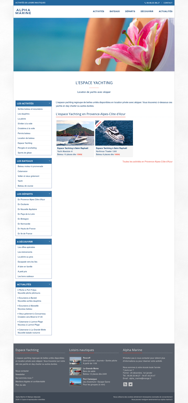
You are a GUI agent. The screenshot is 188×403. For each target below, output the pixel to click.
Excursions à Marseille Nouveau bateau (28, 307)
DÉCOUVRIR (147, 11)
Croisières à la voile (26, 128)
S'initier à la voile (25, 123)
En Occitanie (23, 204)
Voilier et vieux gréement (28, 176)
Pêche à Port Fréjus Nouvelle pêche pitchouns (29, 291)
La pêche (22, 118)
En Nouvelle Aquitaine (27, 209)
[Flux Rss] (125, 384)
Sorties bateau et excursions (30, 109)
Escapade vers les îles (27, 261)
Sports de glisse (25, 152)
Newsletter (20, 374)
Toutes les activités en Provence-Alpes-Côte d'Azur (147, 161)
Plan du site (21, 384)
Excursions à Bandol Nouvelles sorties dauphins (29, 299)
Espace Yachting (25, 143)
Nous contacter (22, 370)
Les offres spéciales (26, 247)
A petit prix (22, 271)
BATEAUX (115, 11)
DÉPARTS (130, 11)
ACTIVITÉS (98, 11)
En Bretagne (23, 218)
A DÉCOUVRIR (25, 241)
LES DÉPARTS (25, 194)
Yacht (20, 180)
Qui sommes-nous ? (24, 377)
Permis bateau (24, 133)
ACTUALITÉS (165, 11)
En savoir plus (70, 50)
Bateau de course (25, 185)
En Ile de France (25, 233)
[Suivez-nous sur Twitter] (130, 384)
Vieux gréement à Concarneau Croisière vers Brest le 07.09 (32, 315)
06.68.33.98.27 (153, 3)
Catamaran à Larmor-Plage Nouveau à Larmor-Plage (30, 323)
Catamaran (23, 171)
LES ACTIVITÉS (25, 103)
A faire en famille (25, 266)
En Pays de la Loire (26, 214)
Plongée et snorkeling (27, 147)
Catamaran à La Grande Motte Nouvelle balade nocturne (32, 331)
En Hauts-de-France (27, 228)
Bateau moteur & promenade (30, 166)
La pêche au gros (25, 256)
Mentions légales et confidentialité (30, 381)
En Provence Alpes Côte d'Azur (31, 199)
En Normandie (24, 223)
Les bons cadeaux (26, 276)
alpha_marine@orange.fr (140, 378)
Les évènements (25, 252)
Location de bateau (26, 138)
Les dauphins (23, 113)
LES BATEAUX (25, 161)
